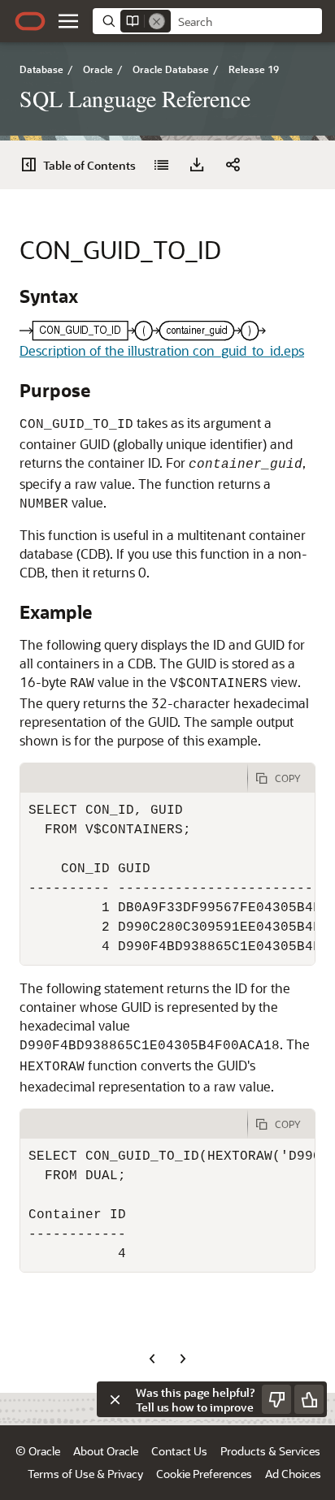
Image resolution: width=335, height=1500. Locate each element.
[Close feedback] (114, 1399)
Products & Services (270, 1451)
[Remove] (157, 21)
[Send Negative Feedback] (276, 1399)
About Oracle (105, 1451)
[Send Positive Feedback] (309, 1399)
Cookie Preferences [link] (204, 1474)
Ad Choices (293, 1474)
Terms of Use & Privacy (85, 1474)
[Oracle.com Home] (30, 21)
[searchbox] (246, 21)
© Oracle (37, 1451)
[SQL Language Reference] (161, 164)
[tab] (133, 778)
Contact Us (179, 1451)
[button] (68, 21)
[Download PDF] (196, 164)
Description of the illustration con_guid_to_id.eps (162, 350)
